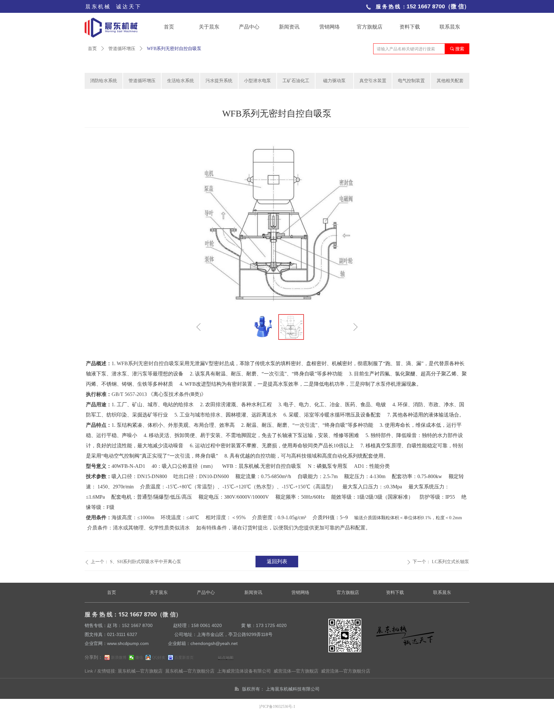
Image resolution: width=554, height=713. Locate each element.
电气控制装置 (411, 80)
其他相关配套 (450, 80)
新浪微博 (118, 657)
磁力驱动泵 (334, 80)
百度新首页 (184, 657)
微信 (139, 657)
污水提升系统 (219, 80)
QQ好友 (158, 657)
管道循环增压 (121, 48)
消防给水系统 (103, 80)
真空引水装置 (372, 80)
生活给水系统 (180, 80)
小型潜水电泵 (257, 80)
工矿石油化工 (295, 80)
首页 (92, 48)
